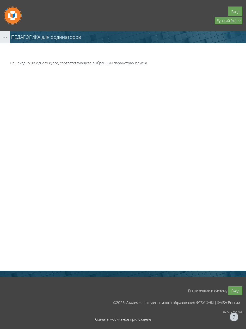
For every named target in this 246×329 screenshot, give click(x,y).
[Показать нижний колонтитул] (234, 317)
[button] (228, 20)
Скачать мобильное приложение (123, 319)
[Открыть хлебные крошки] (5, 37)
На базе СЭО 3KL (232, 312)
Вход (235, 11)
